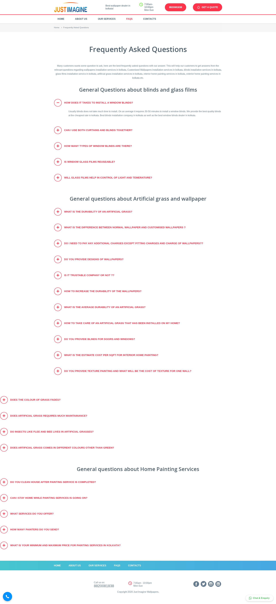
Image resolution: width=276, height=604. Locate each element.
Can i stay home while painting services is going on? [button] (44, 498)
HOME (60, 19)
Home (56, 27)
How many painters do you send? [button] (30, 529)
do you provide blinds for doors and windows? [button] (95, 339)
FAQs (129, 19)
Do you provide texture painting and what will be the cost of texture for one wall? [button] (123, 371)
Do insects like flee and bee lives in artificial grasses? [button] (48, 432)
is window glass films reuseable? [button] (85, 162)
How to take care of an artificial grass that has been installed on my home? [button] (118, 323)
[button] (259, 598)
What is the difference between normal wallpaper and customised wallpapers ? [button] (121, 227)
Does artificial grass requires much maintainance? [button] (44, 416)
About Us (81, 19)
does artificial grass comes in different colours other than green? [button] (58, 448)
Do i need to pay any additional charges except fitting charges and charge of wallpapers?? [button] (129, 243)
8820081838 (175, 7)
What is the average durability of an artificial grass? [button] (100, 307)
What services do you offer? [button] (28, 514)
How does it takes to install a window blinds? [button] (94, 102)
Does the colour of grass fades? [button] (31, 400)
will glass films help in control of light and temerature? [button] (104, 177)
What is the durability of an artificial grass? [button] (94, 212)
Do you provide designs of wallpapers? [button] (89, 259)
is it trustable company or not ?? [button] (85, 275)
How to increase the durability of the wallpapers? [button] (98, 291)
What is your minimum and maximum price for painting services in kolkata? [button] (61, 545)
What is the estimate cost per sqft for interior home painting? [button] (107, 355)
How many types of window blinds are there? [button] (94, 146)
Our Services (107, 19)
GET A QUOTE (210, 7)
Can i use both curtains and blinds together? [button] (94, 130)
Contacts (149, 19)
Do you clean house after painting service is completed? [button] (49, 482)
